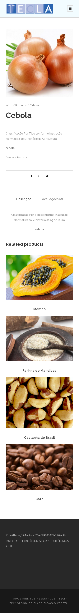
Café (39, 499)
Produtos (21, 105)
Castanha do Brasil (39, 437)
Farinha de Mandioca (40, 371)
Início (9, 105)
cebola (10, 148)
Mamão (39, 309)
